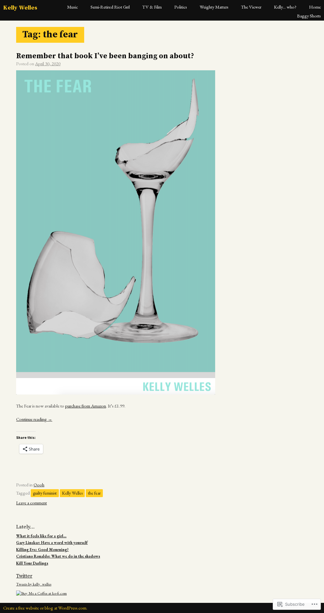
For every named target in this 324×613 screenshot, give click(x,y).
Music (72, 7)
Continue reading (34, 419)
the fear (94, 493)
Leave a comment (31, 503)
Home (315, 7)
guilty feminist (45, 493)
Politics (180, 7)
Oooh (39, 485)
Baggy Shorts (309, 16)
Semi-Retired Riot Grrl (110, 7)
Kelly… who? (285, 7)
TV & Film (152, 7)
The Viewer (251, 7)
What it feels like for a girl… (41, 536)
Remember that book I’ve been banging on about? (105, 56)
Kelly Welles (20, 7)
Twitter (24, 576)
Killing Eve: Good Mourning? (42, 549)
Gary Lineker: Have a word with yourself (52, 542)
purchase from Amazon (85, 406)
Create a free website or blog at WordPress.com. (45, 608)
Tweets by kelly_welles (33, 584)
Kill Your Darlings (32, 563)
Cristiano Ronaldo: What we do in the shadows (58, 556)
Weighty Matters (214, 7)
